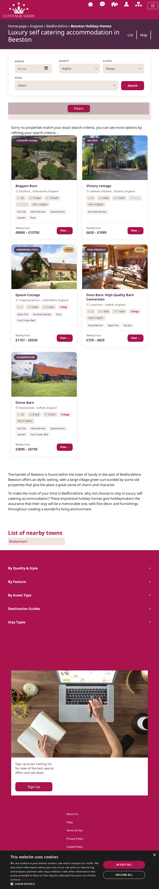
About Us (72, 814)
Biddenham (18, 541)
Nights (64, 60)
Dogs (18, 77)
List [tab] (130, 35)
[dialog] (79, 870)
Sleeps (107, 60)
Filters (78, 108)
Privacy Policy (74, 838)
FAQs (69, 822)
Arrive (19, 61)
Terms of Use (74, 830)
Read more (28, 879)
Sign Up (34, 786)
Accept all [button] (124, 864)
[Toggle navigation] (153, 5)
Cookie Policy (74, 847)
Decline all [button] (124, 875)
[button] (54, 884)
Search (132, 86)
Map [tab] (143, 35)
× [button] (154, 855)
